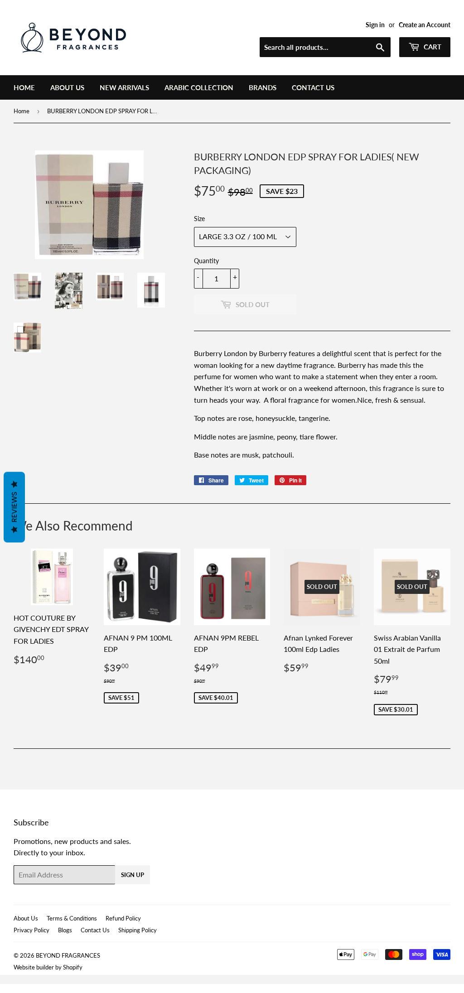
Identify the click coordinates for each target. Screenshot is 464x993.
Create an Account (424, 25)
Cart (431, 47)
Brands (262, 87)
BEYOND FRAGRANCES (68, 955)
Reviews (14, 507)
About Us (67, 87)
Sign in (375, 25)
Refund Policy (123, 918)
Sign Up (132, 874)
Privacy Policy (31, 930)
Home (24, 87)
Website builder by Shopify (48, 967)
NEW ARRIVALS (124, 87)
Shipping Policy (137, 930)
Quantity (206, 261)
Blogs (65, 930)
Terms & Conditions (72, 918)
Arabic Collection (198, 87)
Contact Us (313, 87)
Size (199, 218)
